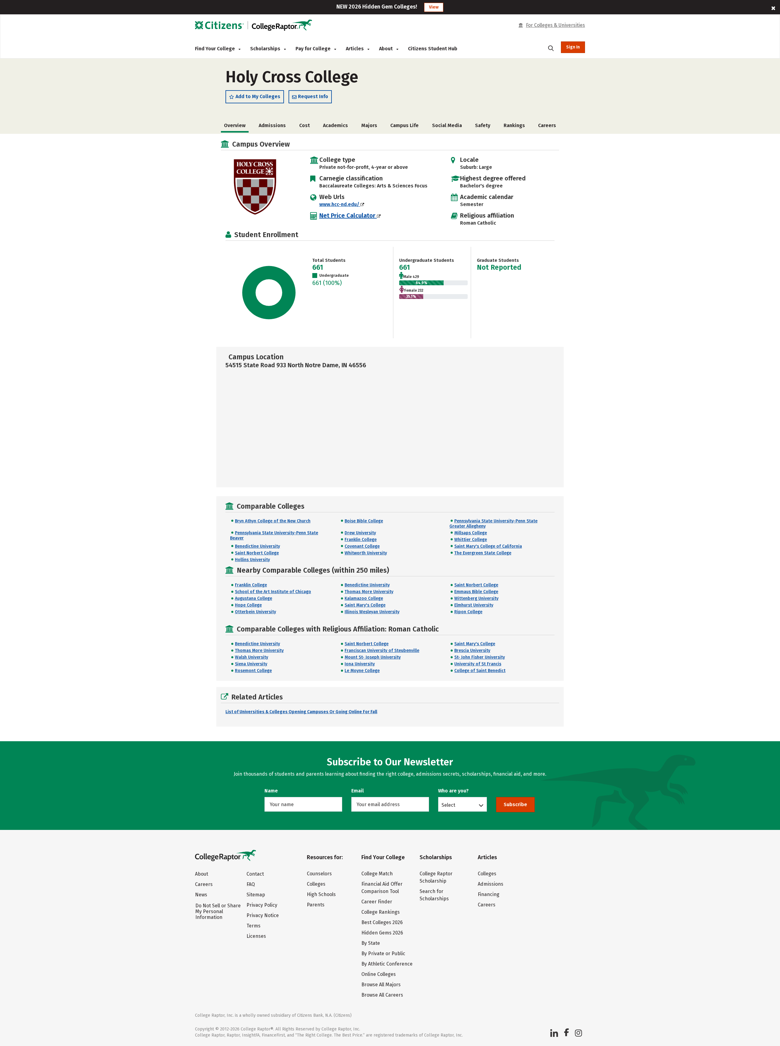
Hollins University (252, 559)
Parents (315, 905)
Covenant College (362, 546)
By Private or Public (383, 953)
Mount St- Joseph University (373, 657)
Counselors (319, 874)
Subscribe (515, 804)
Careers (547, 125)
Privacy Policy (261, 905)
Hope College (248, 605)
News (201, 895)
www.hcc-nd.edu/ (339, 204)
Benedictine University (257, 546)
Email (357, 791)
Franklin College (361, 539)
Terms (253, 926)
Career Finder (376, 902)
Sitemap (255, 895)
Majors (369, 125)
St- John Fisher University (479, 657)
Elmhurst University (473, 605)
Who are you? (453, 791)
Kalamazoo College (364, 598)
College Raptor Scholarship (436, 877)
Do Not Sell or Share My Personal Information (218, 911)
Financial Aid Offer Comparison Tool (381, 887)
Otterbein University (255, 611)
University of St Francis (477, 664)
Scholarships (266, 49)
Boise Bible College (364, 521)
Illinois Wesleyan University (372, 611)
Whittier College (470, 539)
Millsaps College (470, 532)
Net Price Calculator (348, 215)
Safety (482, 125)
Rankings (514, 125)
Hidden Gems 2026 (382, 933)
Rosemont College (253, 670)
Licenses (256, 936)
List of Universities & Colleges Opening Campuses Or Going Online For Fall (301, 711)
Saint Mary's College (365, 605)
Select (448, 805)
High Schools (321, 894)
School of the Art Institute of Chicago (273, 591)
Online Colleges (378, 974)
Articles (355, 49)
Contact (255, 874)
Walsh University (251, 657)
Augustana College (253, 598)
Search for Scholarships (434, 895)
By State (370, 943)
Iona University (360, 664)
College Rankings (380, 912)
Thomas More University (369, 591)
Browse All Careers (382, 995)
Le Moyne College (362, 670)
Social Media (447, 125)
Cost (304, 125)
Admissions (272, 125)
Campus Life (404, 125)
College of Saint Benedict (479, 670)
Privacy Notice (262, 915)
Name (271, 791)
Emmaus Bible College (476, 591)
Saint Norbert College (257, 553)
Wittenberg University (476, 598)
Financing (488, 894)
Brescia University (472, 650)
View (433, 7)
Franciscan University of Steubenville (382, 650)
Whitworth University (366, 553)
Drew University (360, 532)
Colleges (316, 884)
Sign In (573, 47)
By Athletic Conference (387, 964)
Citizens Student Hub (432, 49)
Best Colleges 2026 (382, 922)
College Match (377, 874)
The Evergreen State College (482, 553)
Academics (335, 125)
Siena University (251, 664)
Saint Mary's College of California (488, 546)
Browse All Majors (381, 984)
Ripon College (468, 611)
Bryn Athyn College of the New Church (272, 521)
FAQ (250, 884)
